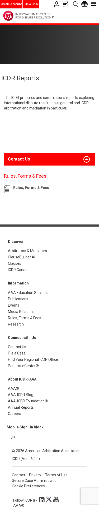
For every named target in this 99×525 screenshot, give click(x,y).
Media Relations (21, 311)
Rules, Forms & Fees (31, 188)
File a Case (31, 4)
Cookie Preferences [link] (28, 486)
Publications (18, 299)
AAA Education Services (28, 293)
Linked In (43, 499)
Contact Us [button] (19, 159)
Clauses (14, 263)
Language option (85, 4)
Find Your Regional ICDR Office (33, 359)
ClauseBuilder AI (21, 257)
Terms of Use (56, 475)
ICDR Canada (19, 270)
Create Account (11, 4)
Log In (11, 436)
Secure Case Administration (35, 480)
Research (16, 324)
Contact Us (57, 4)
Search (76, 4)
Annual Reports (21, 407)
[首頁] (39, 16)
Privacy (35, 475)
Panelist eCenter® (23, 366)
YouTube (55, 499)
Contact (18, 475)
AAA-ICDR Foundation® (28, 401)
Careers (14, 414)
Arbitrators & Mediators (27, 251)
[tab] (49, 159)
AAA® (13, 388)
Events (13, 305)
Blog (66, 4)
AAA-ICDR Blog (20, 395)
